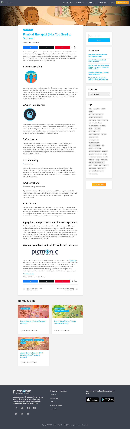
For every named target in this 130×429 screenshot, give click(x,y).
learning (105, 120)
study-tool (104, 159)
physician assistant (94, 151)
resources (92, 157)
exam (103, 109)
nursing (104, 134)
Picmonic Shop (54, 398)
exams (91, 111)
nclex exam (92, 131)
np (98, 131)
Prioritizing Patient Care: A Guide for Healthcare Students (98, 73)
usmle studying (93, 171)
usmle (95, 165)
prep (104, 154)
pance (91, 148)
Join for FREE (99, 184)
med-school (97, 123)
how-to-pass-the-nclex (95, 117)
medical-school (93, 126)
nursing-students (94, 143)
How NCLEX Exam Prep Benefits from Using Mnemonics (97, 55)
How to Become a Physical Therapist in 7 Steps (32, 322)
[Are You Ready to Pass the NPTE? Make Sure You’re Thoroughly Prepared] (33, 343)
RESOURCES (90, 2)
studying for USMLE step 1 (97, 162)
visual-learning (93, 174)
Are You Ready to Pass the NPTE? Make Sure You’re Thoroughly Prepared (31, 355)
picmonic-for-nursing (95, 154)
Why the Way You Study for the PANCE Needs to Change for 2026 (98, 78)
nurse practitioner (94, 134)
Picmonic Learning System (61, 310)
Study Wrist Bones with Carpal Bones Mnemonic (97, 61)
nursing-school (93, 137)
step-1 (105, 157)
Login (112, 2)
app (90, 109)
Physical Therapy (28, 29)
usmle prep (92, 168)
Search (99, 40)
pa (103, 145)
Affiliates (52, 402)
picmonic (104, 151)
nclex (90, 128)
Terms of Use (78, 425)
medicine (102, 126)
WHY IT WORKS (67, 2)
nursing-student (93, 140)
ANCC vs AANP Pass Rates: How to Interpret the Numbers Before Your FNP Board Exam (98, 67)
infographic (92, 120)
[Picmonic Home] (6, 2)
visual (101, 171)
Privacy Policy (70, 425)
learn (99, 120)
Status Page (85, 425)
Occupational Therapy (26, 340)
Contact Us (53, 409)
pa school (98, 148)
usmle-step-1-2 (103, 165)
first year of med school (96, 114)
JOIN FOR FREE (122, 2)
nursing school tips (94, 145)
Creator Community (56, 405)
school (99, 157)
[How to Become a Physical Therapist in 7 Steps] (33, 311)
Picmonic (73, 260)
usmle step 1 (101, 168)
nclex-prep (97, 128)
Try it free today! (28, 274)
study (97, 159)
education (96, 109)
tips (90, 165)
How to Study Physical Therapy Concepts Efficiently (65, 322)
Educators (102, 2)
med (90, 123)
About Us (53, 395)
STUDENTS (79, 2)
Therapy (23, 342)
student (91, 159)
